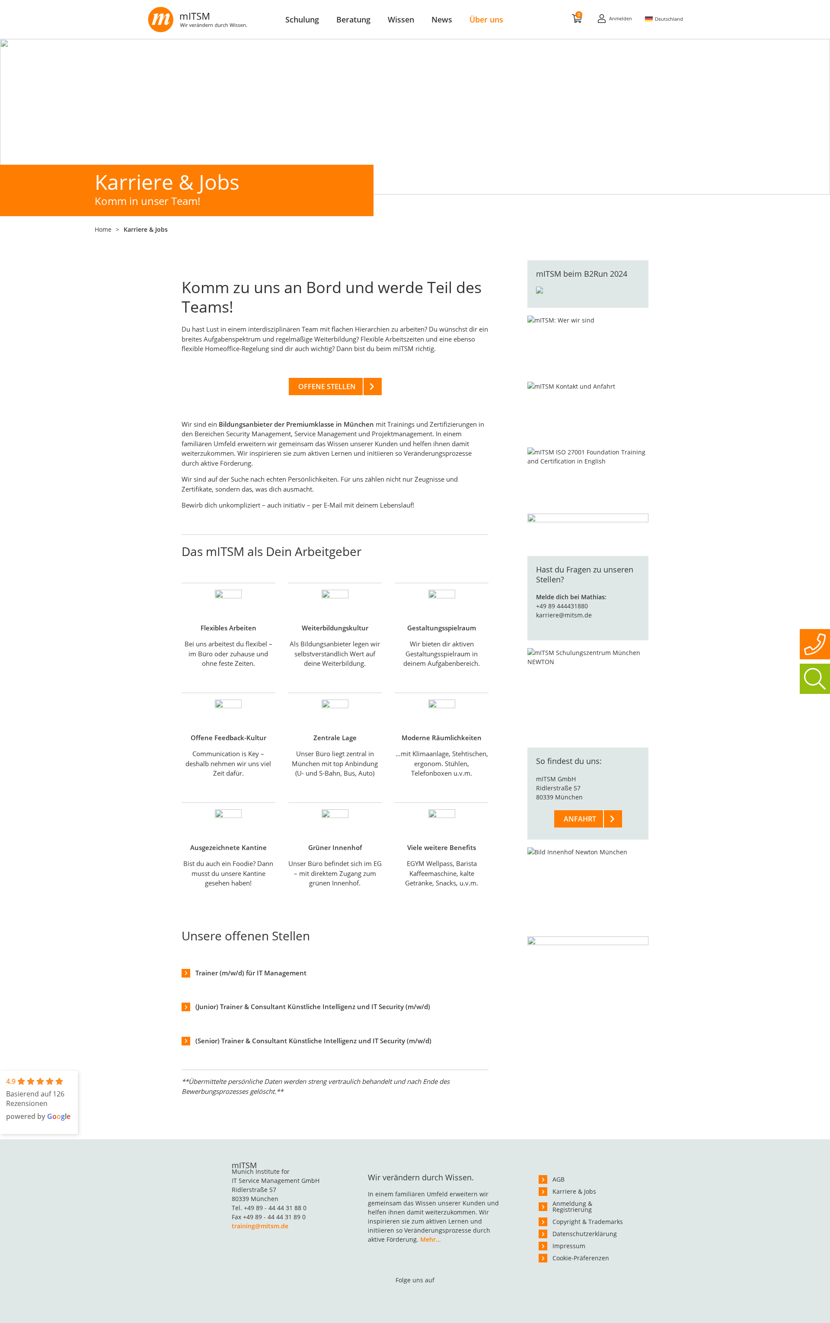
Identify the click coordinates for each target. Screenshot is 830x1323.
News (441, 19)
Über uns (486, 19)
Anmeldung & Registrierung (572, 1206)
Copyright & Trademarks (587, 1222)
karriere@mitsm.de (564, 615)
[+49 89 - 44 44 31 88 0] (815, 644)
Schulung (302, 19)
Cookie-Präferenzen (580, 1258)
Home (103, 229)
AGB (558, 1179)
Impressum (568, 1246)
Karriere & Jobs (574, 1191)
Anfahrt (580, 819)
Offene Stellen (327, 386)
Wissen (401, 19)
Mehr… (430, 1239)
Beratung (353, 19)
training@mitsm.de (260, 1226)
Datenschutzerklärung (584, 1234)
